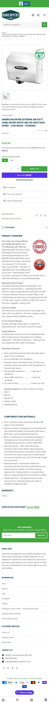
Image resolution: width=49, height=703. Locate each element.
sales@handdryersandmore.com (18, 662)
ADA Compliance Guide (9, 619)
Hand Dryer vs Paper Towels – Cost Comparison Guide (20, 609)
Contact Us (5, 632)
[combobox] (24, 24)
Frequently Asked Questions (11, 614)
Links (3, 594)
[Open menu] (44, 15)
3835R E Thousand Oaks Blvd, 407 (18, 655)
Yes (11, 160)
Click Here (33, 507)
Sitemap (4, 604)
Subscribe (41, 535)
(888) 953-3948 (11, 658)
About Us (5, 589)
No (5, 160)
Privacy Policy (6, 642)
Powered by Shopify (35, 678)
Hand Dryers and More (20, 678)
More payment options (24, 180)
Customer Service (8, 637)
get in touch (16, 219)
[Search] (44, 24)
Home (4, 33)
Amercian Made (7, 115)
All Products (6, 599)
